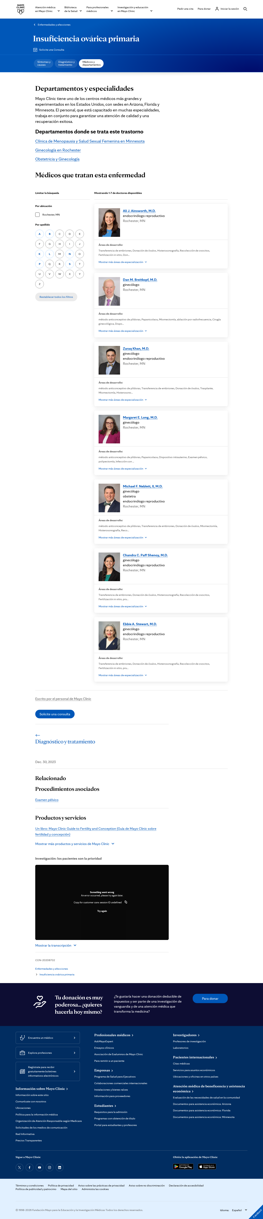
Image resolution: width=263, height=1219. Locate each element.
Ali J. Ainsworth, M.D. (139, 211)
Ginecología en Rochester (58, 150)
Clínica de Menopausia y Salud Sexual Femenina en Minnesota (90, 141)
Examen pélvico (47, 800)
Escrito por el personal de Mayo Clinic (63, 699)
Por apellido (42, 224)
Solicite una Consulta (51, 49)
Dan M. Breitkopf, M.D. (140, 279)
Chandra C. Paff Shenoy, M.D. (145, 555)
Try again (102, 911)
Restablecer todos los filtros (56, 297)
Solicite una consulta (55, 714)
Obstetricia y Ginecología (57, 159)
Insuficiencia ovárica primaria (86, 38)
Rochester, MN (51, 214)
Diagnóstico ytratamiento (66, 63)
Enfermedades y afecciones (54, 24)
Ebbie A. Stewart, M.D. (140, 624)
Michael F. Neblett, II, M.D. (143, 486)
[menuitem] (43, 63)
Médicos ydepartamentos (91, 63)
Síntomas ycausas (43, 63)
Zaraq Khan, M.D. (136, 348)
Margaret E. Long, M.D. (140, 417)
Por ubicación (43, 206)
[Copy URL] (126, 902)
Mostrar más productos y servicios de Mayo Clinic (72, 844)
